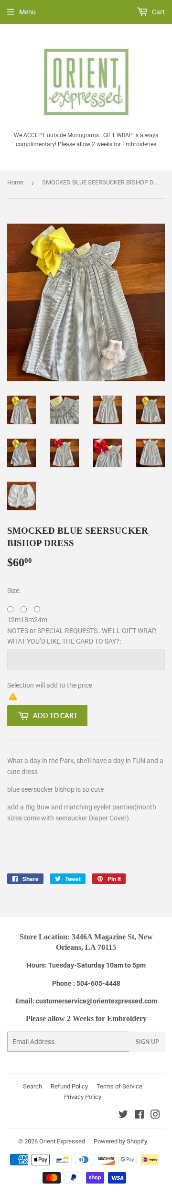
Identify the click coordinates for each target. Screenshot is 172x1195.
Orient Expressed (62, 1141)
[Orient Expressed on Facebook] (139, 1116)
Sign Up (147, 1041)
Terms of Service (119, 1086)
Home (15, 182)
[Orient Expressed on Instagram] (155, 1116)
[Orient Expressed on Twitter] (123, 1116)
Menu (27, 12)
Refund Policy (69, 1086)
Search (32, 1086)
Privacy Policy (82, 1096)
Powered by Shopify (120, 1141)
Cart (157, 12)
